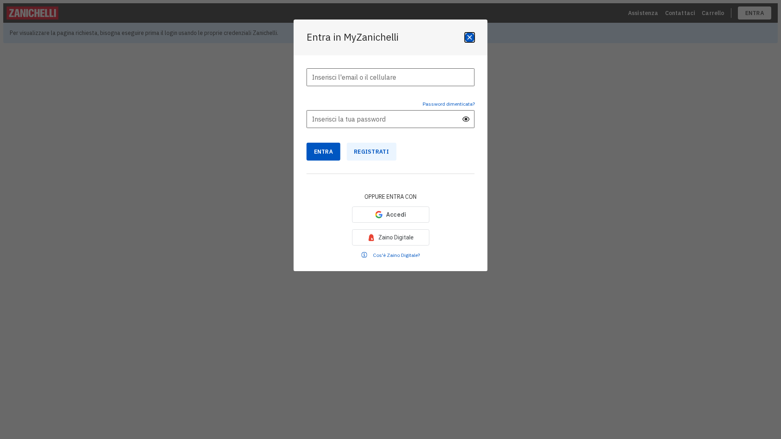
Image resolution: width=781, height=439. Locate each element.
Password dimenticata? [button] (449, 104)
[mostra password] (466, 119)
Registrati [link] (371, 151)
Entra (323, 151)
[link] (390, 237)
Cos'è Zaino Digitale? (396, 255)
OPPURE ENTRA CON (390, 196)
